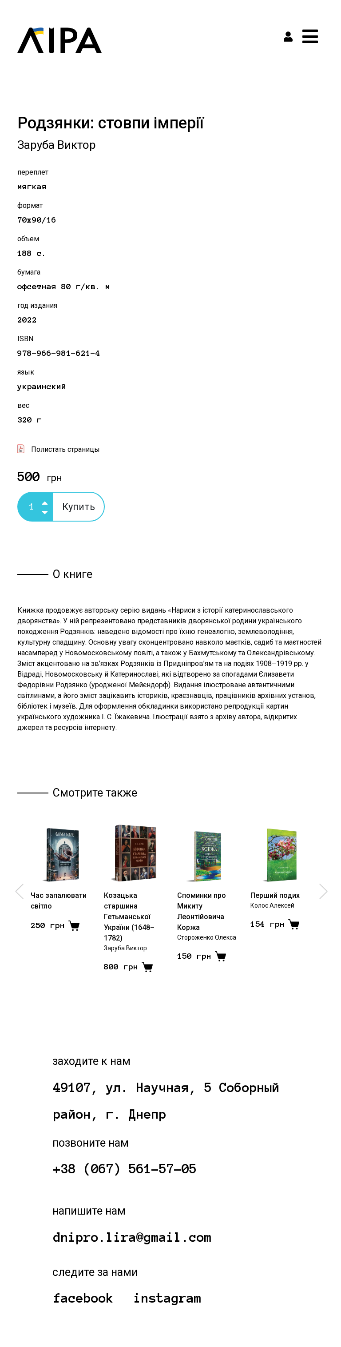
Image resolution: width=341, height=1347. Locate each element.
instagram (168, 1298)
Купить (78, 506)
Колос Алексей (272, 905)
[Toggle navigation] (310, 36)
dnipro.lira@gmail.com (132, 1237)
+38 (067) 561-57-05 (125, 1169)
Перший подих (275, 895)
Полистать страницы (65, 449)
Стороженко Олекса (206, 937)
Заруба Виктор (56, 144)
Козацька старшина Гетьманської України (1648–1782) (129, 916)
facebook (83, 1298)
